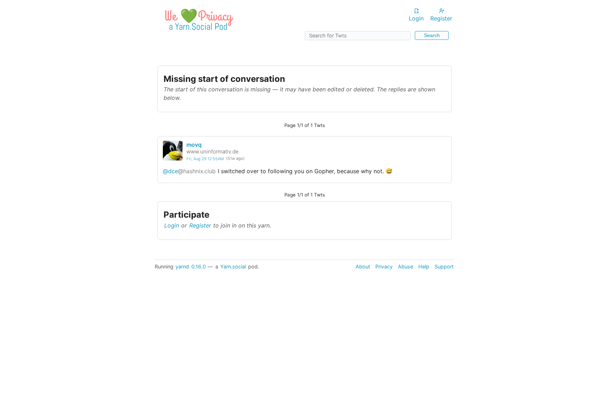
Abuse (405, 266)
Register (441, 18)
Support (444, 266)
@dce (189, 171)
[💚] (198, 32)
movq (194, 144)
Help (423, 266)
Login (416, 18)
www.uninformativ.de (212, 151)
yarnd (182, 266)
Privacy (384, 266)
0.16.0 (198, 266)
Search (432, 35)
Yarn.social (233, 266)
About (363, 266)
